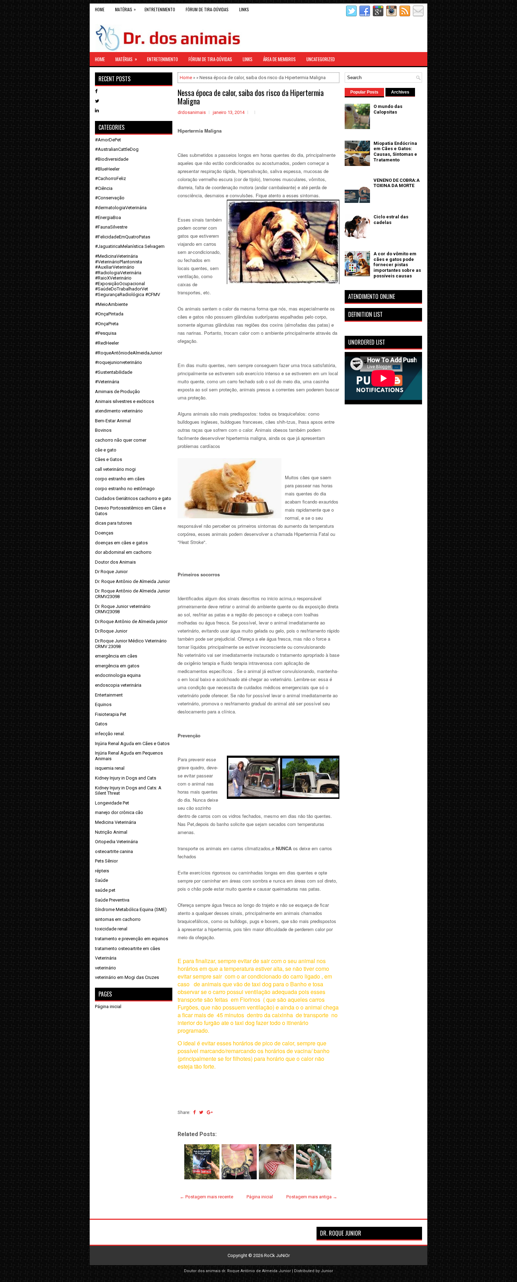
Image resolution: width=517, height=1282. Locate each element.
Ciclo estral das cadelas (391, 219)
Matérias (125, 9)
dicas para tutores (113, 523)
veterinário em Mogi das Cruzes (127, 977)
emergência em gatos (117, 665)
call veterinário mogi (115, 469)
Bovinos (103, 430)
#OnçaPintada (109, 313)
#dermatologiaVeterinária (121, 207)
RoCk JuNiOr (277, 1255)
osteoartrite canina (114, 851)
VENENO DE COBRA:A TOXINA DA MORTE (397, 183)
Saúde (101, 880)
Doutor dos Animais (115, 562)
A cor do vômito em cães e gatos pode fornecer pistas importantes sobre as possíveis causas (397, 264)
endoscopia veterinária (118, 685)
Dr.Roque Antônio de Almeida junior (131, 621)
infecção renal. (110, 733)
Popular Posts (364, 92)
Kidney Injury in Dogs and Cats (125, 778)
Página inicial (260, 1196)
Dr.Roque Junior (111, 631)
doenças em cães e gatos (121, 542)
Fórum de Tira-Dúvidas (207, 9)
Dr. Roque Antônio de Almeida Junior (132, 581)
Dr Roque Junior (111, 571)
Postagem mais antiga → (311, 1196)
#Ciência (104, 188)
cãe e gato (105, 450)
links (244, 9)
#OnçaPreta (107, 323)
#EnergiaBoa (108, 217)
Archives (400, 92)
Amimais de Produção (117, 391)
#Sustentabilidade (113, 372)
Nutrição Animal (111, 832)
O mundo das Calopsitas (388, 109)
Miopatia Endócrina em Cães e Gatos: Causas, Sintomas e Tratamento (395, 151)
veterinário (105, 967)
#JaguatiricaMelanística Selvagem (130, 246)
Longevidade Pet (112, 803)
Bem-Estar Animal (113, 420)
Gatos (101, 723)
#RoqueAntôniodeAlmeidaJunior (128, 352)
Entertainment (109, 695)
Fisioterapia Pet (110, 714)
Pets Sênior (106, 861)
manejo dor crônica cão (119, 812)
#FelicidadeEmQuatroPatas (122, 236)
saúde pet (105, 890)
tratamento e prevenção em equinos (131, 938)
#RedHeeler (107, 343)
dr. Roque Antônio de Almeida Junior (256, 1271)
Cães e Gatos (108, 459)
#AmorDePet (108, 139)
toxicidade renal (111, 928)
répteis (102, 870)
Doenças (104, 533)
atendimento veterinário (119, 411)
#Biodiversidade (111, 159)
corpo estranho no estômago (125, 488)
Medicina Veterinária (115, 822)
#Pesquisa (105, 333)
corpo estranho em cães (120, 478)
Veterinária (105, 958)
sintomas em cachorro (118, 919)
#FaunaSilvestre (111, 227)
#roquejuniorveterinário (118, 362)
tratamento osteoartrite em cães (127, 948)
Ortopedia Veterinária (116, 841)
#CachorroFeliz (110, 178)
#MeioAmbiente (111, 304)
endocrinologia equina (118, 675)
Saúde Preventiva (112, 900)
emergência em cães (116, 656)
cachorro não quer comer (120, 440)
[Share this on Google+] (210, 1112)
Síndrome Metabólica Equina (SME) (131, 909)
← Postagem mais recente (206, 1196)
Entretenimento (160, 9)
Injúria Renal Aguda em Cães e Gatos (132, 743)
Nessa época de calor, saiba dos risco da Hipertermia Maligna (251, 96)
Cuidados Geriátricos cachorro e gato (133, 498)
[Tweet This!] (201, 1112)
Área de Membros (279, 59)
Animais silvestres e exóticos (124, 401)
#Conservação (110, 197)
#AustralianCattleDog (117, 149)
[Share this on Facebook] (194, 1112)
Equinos (103, 704)
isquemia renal (110, 768)
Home (99, 9)
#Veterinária (107, 381)
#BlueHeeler (107, 169)
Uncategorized (320, 59)
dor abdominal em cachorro (123, 552)
